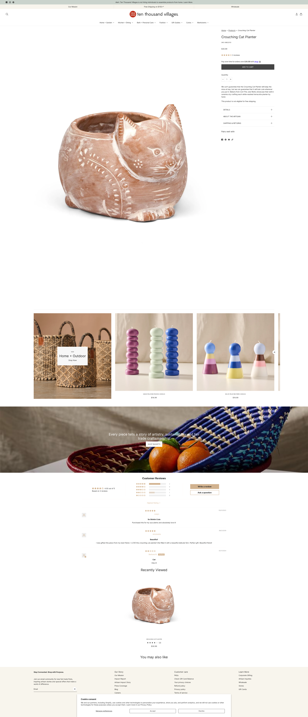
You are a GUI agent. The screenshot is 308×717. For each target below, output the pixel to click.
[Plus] (230, 79)
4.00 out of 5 (110, 488)
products (231, 30)
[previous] (34, 356)
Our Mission (119, 675)
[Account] (296, 14)
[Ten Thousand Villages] (154, 14)
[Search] (7, 14)
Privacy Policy (146, 705)
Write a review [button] (205, 486)
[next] (274, 352)
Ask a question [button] (205, 492)
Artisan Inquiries (245, 679)
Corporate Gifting (245, 675)
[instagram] (10, 2)
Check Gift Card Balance (184, 679)
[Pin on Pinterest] (225, 139)
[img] (150, 511)
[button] (226, 55)
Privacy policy (179, 689)
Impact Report (120, 679)
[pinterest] (13, 2)
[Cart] (301, 14)
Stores (241, 686)
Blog (116, 689)
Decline (201, 711)
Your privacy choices (182, 682)
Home (223, 30)
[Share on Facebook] (222, 139)
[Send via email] (229, 139)
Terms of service (180, 693)
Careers (118, 693)
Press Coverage (121, 686)
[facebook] (6, 2)
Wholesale (243, 682)
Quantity (224, 75)
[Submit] (75, 689)
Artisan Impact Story (123, 682)
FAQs (176, 675)
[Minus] (223, 79)
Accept (153, 711)
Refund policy (179, 686)
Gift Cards (243, 689)
